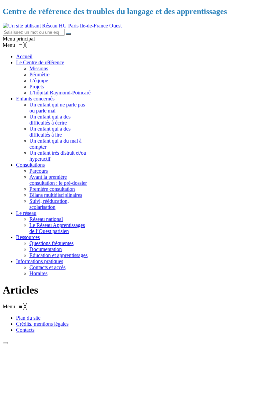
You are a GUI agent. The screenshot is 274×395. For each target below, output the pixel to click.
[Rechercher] (68, 34)
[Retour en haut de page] (5, 343)
